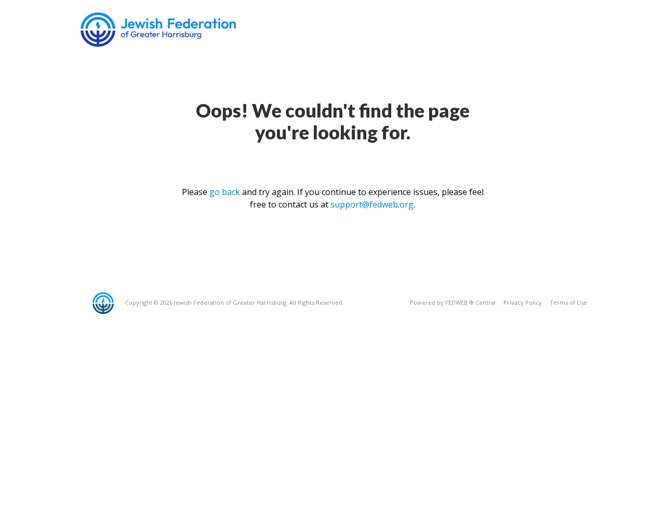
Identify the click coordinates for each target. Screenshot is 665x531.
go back (224, 192)
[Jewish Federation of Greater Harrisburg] (159, 29)
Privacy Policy (522, 302)
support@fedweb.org (372, 204)
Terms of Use (568, 302)
